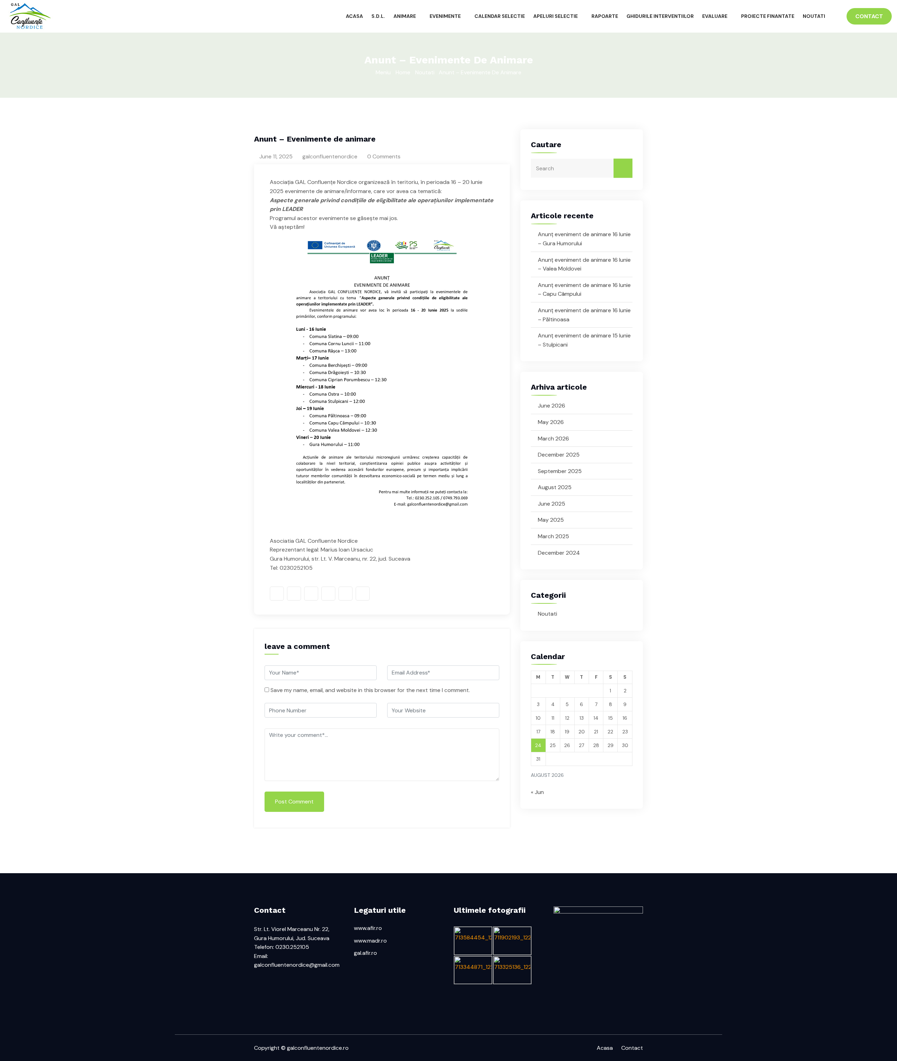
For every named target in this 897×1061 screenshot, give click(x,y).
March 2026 (553, 438)
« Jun (537, 792)
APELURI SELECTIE (555, 16)
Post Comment (294, 801)
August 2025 (554, 487)
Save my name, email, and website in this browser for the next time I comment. (370, 690)
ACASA (354, 16)
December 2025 (559, 454)
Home (403, 72)
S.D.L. (378, 16)
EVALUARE (714, 16)
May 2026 (551, 422)
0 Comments (383, 156)
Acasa (605, 1048)
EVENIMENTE (445, 16)
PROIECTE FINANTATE (767, 16)
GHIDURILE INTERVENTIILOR (660, 16)
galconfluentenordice (329, 156)
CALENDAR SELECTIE (499, 16)
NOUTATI (814, 16)
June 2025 (551, 503)
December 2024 (559, 552)
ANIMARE (404, 16)
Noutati (424, 72)
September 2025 (560, 471)
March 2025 (553, 536)
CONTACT (869, 16)
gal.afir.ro (365, 953)
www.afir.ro (368, 928)
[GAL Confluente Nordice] (112, 16)
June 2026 (551, 405)
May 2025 (551, 519)
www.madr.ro (370, 940)
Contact (632, 1048)
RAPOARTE (604, 16)
